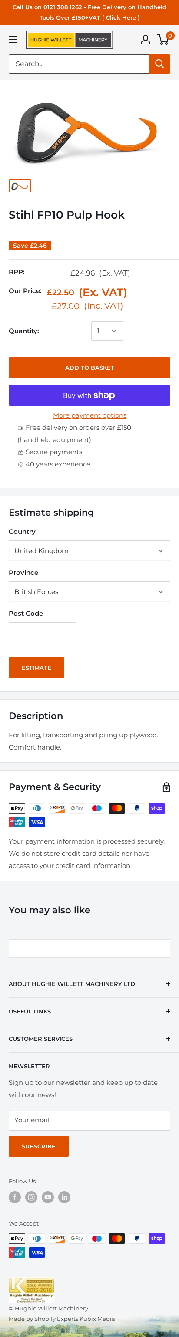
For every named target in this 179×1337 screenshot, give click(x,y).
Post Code (26, 613)
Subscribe (39, 1146)
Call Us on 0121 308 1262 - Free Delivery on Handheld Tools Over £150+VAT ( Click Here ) (89, 12)
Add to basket (89, 367)
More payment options (89, 415)
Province (23, 572)
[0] (163, 39)
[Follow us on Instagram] (31, 1197)
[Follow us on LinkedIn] (64, 1197)
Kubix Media (97, 1318)
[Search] (159, 64)
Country (22, 531)
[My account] (145, 39)
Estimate (36, 667)
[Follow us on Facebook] (15, 1197)
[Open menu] (13, 39)
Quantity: (24, 331)
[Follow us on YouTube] (48, 1197)
